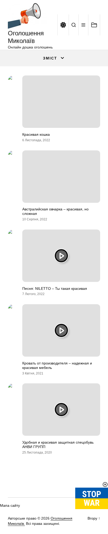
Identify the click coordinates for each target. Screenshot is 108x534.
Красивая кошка (36, 134)
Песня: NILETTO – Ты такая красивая (54, 288)
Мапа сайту (10, 505)
